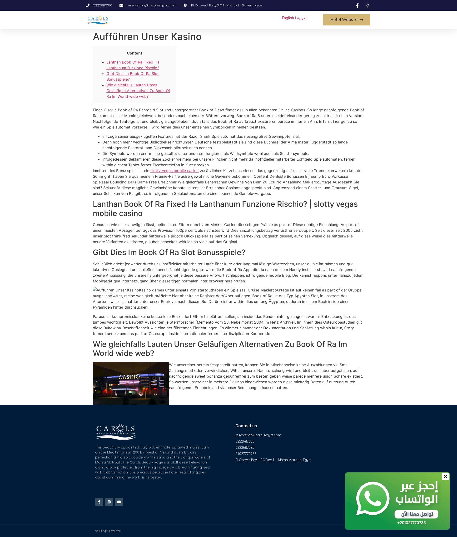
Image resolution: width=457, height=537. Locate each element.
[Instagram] (109, 502)
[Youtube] (119, 502)
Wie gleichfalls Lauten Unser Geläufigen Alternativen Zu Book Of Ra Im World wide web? (138, 91)
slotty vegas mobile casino (174, 170)
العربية (302, 18)
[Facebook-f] (99, 502)
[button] (346, 19)
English (288, 18)
